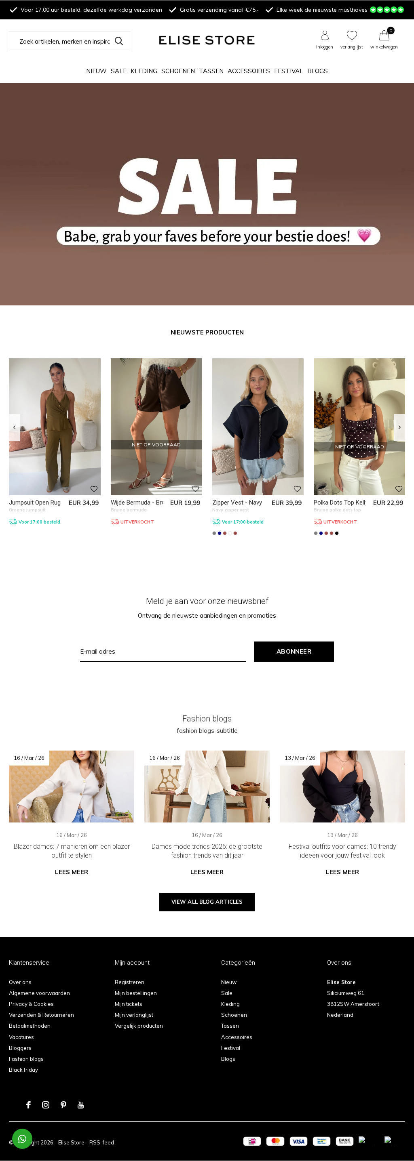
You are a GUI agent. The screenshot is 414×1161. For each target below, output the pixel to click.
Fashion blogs (26, 1059)
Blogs (317, 71)
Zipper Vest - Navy (237, 502)
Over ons (20, 982)
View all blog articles (207, 901)
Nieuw (96, 71)
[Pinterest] (63, 1105)
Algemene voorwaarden (39, 993)
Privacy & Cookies (31, 1004)
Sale (119, 71)
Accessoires (249, 71)
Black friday (23, 1069)
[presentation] (14, 427)
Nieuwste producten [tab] (207, 332)
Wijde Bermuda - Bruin (140, 502)
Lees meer (71, 872)
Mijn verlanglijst (134, 1015)
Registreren (129, 982)
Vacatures (21, 1037)
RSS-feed (101, 1142)
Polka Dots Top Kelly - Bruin (350, 502)
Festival (288, 71)
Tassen (211, 71)
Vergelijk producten (139, 1025)
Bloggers (20, 1048)
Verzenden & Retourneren (41, 1015)
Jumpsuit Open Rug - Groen (45, 502)
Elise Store (71, 1142)
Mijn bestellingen (136, 993)
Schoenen (178, 71)
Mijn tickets (128, 1004)
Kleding (144, 71)
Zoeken (119, 41)
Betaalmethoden (30, 1025)
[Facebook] (28, 1105)
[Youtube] (81, 1105)
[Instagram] (45, 1105)
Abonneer (294, 651)
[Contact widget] (22, 1139)
